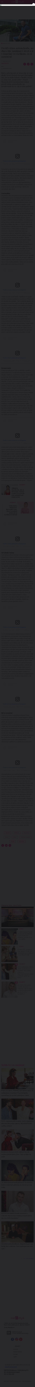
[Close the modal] (33, 4)
